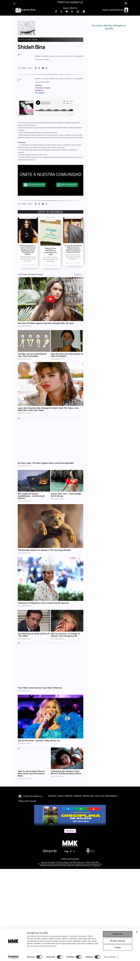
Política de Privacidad (70, 859)
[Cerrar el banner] (137, 932)
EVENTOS (77, 796)
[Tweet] (39, 68)
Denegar (118, 947)
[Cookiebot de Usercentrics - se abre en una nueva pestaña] (13, 957)
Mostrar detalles (110, 957)
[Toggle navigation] (14, 3)
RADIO (61, 796)
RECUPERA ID (111, 796)
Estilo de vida (28, 39)
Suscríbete (70, 830)
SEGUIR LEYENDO (28, 265)
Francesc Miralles (50, 218)
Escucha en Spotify (35, 184)
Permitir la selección (117, 941)
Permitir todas (118, 934)
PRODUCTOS (88, 796)
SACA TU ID (100, 796)
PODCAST (52, 796)
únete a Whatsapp (68, 184)
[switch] (60, 957)
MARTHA (68, 796)
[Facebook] (35, 68)
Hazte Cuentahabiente (113, 9)
